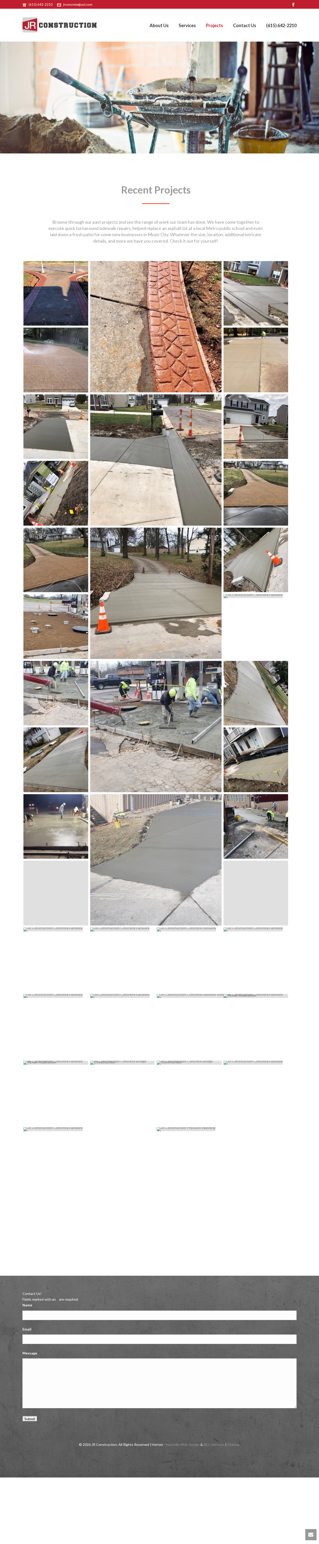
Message (30, 1353)
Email (27, 1329)
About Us (159, 25)
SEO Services (214, 1444)
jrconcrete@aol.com (77, 4)
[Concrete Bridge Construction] (122, 1063)
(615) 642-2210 (41, 4)
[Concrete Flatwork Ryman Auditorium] (222, 996)
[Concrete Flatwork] (55, 293)
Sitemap (233, 1444)
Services (187, 25)
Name (28, 1305)
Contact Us (244, 25)
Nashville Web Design (183, 1444)
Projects (214, 25)
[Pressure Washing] (55, 360)
